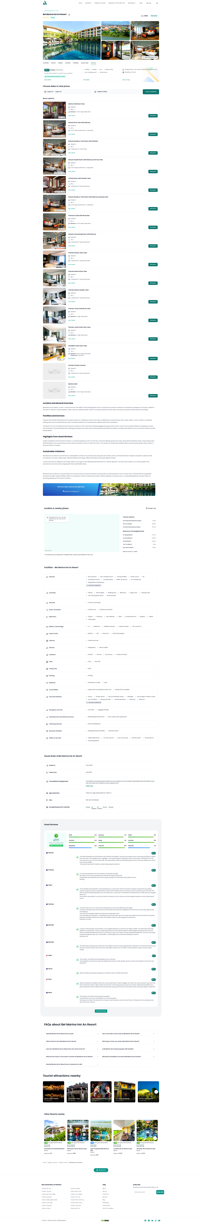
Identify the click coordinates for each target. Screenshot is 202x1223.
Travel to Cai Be (46, 1208)
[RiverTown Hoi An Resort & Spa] (78, 1130)
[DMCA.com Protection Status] (105, 1220)
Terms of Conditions (108, 1208)
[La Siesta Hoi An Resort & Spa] (124, 1130)
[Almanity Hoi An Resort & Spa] (147, 1130)
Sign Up (105, 1191)
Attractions (88, 3)
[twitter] (152, 1220)
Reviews (93, 63)
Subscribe (160, 1192)
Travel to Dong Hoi (47, 1197)
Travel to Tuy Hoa (46, 1191)
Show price (154, 15)
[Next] (156, 1092)
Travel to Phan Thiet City (77, 1200)
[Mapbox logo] (48, 550)
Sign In (104, 1188)
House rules (84, 63)
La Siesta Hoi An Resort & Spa (122, 1148)
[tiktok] (156, 1220)
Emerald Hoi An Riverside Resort (54, 1148)
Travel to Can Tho (75, 1197)
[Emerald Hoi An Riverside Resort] (54, 1130)
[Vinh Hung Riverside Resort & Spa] (101, 1130)
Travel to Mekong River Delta (49, 1200)
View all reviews (101, 1011)
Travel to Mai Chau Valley (48, 1194)
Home (80, 3)
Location (67, 63)
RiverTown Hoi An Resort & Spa (77, 1148)
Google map (152, 508)
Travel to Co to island (76, 1194)
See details (86, 79)
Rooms (53, 63)
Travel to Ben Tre (75, 1208)
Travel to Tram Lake (47, 1202)
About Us (105, 1197)
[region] (81, 533)
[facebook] (145, 1220)
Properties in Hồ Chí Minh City (116, 3)
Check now (89, 786)
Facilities (76, 63)
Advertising (106, 1202)
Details (60, 63)
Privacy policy (106, 1205)
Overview (46, 63)
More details (47, 79)
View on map (126, 79)
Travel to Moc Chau (76, 1191)
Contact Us (106, 1194)
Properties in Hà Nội (99, 3)
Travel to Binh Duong (76, 1202)
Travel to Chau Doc (76, 1205)
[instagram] (149, 1220)
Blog (141, 3)
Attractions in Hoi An (130, 72)
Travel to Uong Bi (75, 1188)
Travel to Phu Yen (46, 1188)
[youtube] (159, 1220)
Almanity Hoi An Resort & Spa (146, 1148)
